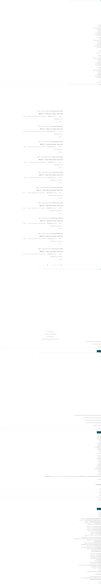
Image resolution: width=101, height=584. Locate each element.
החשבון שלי (99, 449)
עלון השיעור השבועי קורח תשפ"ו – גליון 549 (51, 251)
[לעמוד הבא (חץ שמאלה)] (99, 583)
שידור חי (99, 440)
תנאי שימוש (99, 434)
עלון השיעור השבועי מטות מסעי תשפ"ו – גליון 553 (49, 190)
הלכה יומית (99, 29)
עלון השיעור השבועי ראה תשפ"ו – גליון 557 (51, 129)
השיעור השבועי (43, 116)
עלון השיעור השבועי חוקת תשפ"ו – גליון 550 (51, 236)
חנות (100, 452)
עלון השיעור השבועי (98, 33)
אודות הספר (99, 453)
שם (100, 488)
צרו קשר (99, 450)
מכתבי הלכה (99, 32)
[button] (50, 49)
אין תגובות (24, 116)
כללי (39, 116)
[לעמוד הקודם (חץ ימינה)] (100, 583)
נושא (100, 495)
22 (47, 265)
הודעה (100, 499)
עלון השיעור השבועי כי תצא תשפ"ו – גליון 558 (51, 113)
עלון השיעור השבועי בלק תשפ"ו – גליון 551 (51, 221)
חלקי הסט (99, 30)
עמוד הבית (99, 25)
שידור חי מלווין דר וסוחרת (97, 28)
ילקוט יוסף (60, 116)
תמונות (100, 442)
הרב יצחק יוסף (99, 437)
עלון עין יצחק (99, 35)
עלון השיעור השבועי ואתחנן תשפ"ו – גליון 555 (51, 159)
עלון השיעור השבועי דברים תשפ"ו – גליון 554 (51, 175)
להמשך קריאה (59, 121)
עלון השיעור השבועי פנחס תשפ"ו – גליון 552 (51, 205)
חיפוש (100, 81)
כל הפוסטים (99, 444)
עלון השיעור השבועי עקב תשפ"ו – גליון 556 (51, 144)
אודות (100, 26)
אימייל (100, 492)
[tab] (50, 512)
